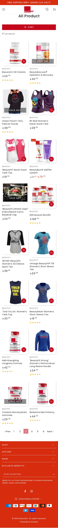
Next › (50, 431)
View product (51, 110)
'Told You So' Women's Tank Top (14, 313)
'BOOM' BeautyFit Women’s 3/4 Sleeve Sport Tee (13, 263)
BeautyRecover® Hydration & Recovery (41, 73)
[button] (47, 9)
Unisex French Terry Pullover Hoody (12, 122)
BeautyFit (23, 518)
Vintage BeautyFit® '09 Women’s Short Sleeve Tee (42, 266)
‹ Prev (7, 431)
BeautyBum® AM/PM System (40, 171)
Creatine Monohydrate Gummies (14, 414)
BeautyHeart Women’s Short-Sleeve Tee (42, 313)
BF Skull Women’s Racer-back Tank (39, 122)
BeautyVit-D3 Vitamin (14, 72)
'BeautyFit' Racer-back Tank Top (14, 171)
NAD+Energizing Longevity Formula (12, 362)
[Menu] (3, 9)
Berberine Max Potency (42, 412)
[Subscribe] (54, 474)
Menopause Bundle (40, 215)
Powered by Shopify (29, 522)
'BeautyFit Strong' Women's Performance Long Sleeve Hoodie (42, 363)
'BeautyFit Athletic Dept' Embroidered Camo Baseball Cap (15, 212)
